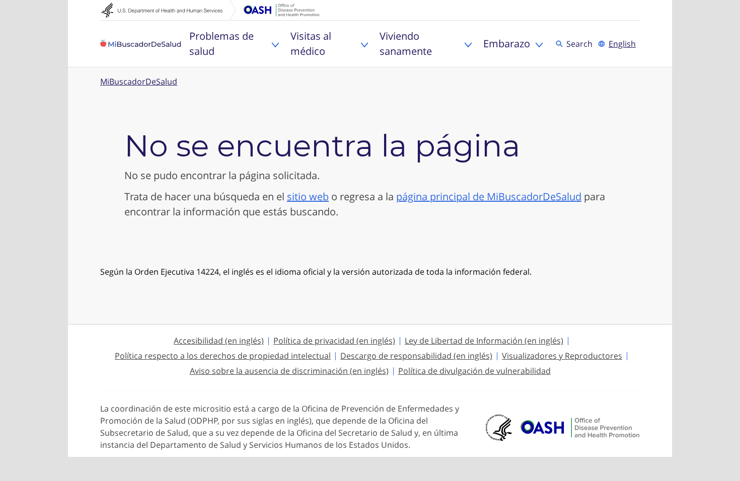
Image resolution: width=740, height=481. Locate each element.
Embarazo (506, 43)
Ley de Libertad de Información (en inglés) (484, 340)
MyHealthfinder (140, 43)
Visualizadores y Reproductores (562, 355)
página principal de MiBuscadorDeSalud (488, 196)
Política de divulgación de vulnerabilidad (474, 370)
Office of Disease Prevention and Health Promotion (580, 428)
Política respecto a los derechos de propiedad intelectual (223, 355)
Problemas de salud (221, 43)
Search (581, 43)
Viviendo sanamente (406, 43)
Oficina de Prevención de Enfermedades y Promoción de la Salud (281, 10)
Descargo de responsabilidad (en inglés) (416, 355)
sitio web (308, 196)
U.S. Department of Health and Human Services (168, 10)
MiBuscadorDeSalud (138, 81)
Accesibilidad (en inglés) (219, 340)
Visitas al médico (310, 43)
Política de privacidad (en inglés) (334, 340)
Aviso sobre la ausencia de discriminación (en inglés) (289, 370)
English (622, 43)
